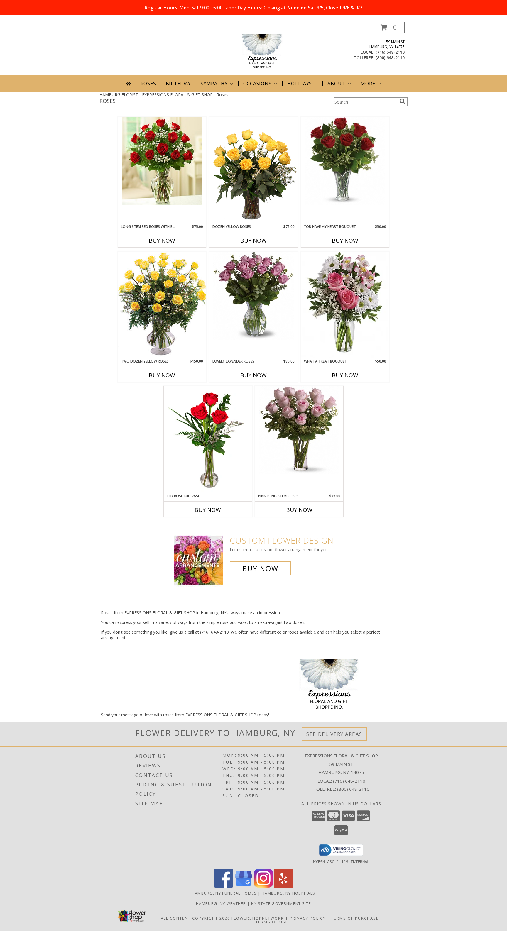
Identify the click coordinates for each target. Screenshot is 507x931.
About (336, 83)
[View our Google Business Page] (243, 886)
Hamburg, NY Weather (221, 903)
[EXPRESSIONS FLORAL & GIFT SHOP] (253, 48)
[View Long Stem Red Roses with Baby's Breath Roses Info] (162, 161)
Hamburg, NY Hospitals (288, 893)
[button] (389, 27)
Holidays (299, 83)
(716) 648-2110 (390, 52)
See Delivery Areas (334, 734)
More (368, 83)
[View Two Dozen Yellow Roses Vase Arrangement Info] (162, 305)
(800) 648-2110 (390, 57)
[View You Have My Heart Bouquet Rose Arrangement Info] (345, 161)
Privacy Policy (308, 918)
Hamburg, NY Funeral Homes (224, 893)
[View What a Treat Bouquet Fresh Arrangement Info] (345, 305)
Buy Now (162, 240)
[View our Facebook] (223, 886)
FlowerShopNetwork (257, 918)
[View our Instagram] (263, 886)
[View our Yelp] (283, 886)
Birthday (178, 83)
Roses (148, 83)
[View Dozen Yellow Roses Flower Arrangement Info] (253, 170)
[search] (402, 101)
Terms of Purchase (355, 918)
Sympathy (214, 83)
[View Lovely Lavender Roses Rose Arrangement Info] (253, 296)
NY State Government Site (281, 903)
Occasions (257, 83)
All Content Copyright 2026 (195, 918)
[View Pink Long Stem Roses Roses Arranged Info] (299, 430)
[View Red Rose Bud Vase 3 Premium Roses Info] (208, 439)
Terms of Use (272, 922)
